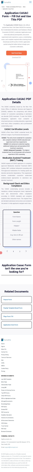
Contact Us (4, 352)
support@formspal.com (11, 447)
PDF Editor (4, 406)
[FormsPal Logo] (6, 1)
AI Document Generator (7, 420)
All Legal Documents (6, 401)
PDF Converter (5, 412)
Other (24, 6)
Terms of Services (6, 357)
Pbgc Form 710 (8, 316)
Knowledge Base (5, 404)
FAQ (2, 360)
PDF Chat (3, 428)
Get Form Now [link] (17, 53)
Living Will (3, 387)
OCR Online (4, 423)
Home (3, 6)
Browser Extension (6, 431)
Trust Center (4, 426)
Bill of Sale (4, 382)
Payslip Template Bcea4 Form (12, 308)
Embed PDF (4, 409)
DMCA (3, 365)
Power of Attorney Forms (8, 390)
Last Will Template (6, 379)
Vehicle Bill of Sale (6, 384)
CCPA (2, 363)
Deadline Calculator (6, 415)
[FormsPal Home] (6, 339)
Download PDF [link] (16, 57)
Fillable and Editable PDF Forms (13, 6)
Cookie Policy (4, 368)
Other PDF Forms (5, 395)
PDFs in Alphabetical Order (8, 398)
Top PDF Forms (5, 393)
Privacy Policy (5, 354)
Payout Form (7, 299)
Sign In (3, 346)
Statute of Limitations (7, 417)
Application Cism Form (10, 325)
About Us (3, 349)
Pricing (3, 371)
